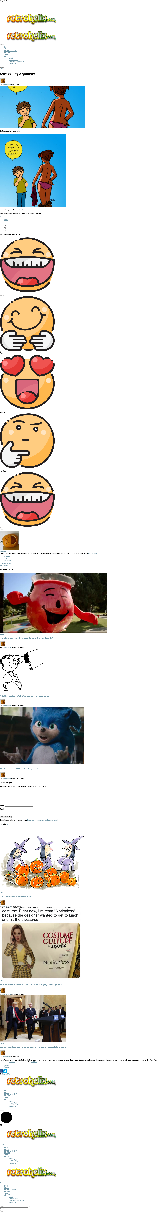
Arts (6, 49)
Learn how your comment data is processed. (42, 820)
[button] (78, 266)
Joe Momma (6, 85)
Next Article (4, 565)
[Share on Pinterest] (80, 228)
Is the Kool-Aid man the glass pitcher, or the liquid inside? (26, 638)
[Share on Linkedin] (80, 230)
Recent (6, 1067)
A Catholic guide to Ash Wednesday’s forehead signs (24, 696)
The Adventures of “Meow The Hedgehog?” (19, 769)
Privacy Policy (13, 60)
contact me (92, 553)
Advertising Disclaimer (16, 62)
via (1, 216)
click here (12, 1062)
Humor (7, 53)
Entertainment (10, 51)
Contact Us (12, 63)
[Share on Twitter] (80, 225)
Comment (3, 802)
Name (2, 805)
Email (2, 809)
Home (6, 47)
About (7, 56)
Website (3, 813)
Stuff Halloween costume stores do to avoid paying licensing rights (31, 984)
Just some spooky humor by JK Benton (17, 896)
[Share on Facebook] (80, 223)
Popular (7, 1065)
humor (2, 69)
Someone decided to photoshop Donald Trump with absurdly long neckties (34, 1047)
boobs (6, 220)
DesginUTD (6, 1074)
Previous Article (5, 564)
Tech (6, 54)
